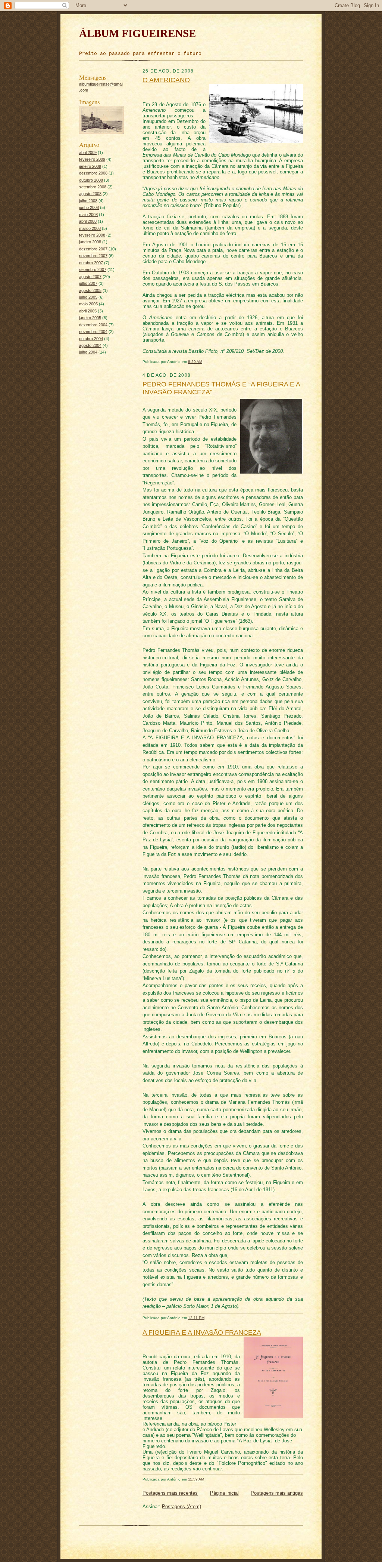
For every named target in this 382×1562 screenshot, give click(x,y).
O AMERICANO (166, 80)
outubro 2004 (91, 338)
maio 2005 (88, 304)
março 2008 (90, 228)
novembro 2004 (93, 331)
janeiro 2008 (90, 242)
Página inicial (224, 1493)
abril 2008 (88, 221)
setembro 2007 (92, 269)
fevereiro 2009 (92, 159)
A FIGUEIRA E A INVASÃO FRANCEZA (202, 1332)
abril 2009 (88, 152)
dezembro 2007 (93, 249)
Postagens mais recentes (170, 1493)
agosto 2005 (90, 290)
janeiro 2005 (90, 317)
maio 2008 (88, 214)
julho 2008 (88, 200)
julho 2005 (88, 297)
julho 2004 (88, 352)
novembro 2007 (93, 255)
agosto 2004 (90, 345)
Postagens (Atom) (181, 1506)
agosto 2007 (90, 276)
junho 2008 (89, 207)
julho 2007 (88, 283)
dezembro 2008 (93, 173)
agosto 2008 (90, 193)
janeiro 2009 (90, 166)
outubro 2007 (91, 263)
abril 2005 (88, 311)
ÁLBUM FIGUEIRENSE (137, 33)
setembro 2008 (92, 187)
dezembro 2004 (93, 325)
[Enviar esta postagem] (206, 362)
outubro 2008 (91, 180)
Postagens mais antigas (277, 1493)
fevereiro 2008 (92, 235)
